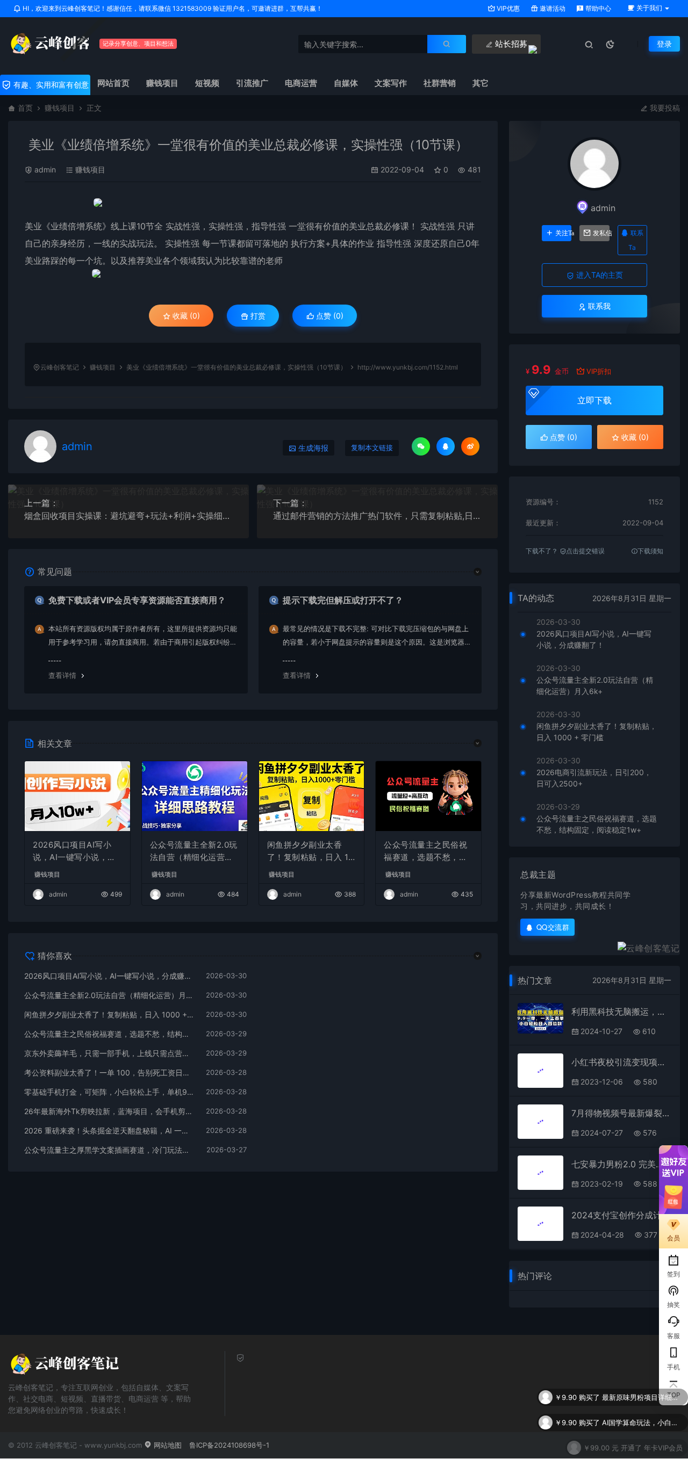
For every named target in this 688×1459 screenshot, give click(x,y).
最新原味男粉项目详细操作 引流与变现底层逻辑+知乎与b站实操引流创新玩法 (642, 1392)
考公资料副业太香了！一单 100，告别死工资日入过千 (109, 1072)
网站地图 (167, 1445)
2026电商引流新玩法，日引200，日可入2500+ (593, 778)
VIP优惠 (507, 8)
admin (45, 169)
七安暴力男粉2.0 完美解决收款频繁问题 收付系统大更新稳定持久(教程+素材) (621, 1164)
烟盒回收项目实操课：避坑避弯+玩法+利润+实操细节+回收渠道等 (128, 515)
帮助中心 (597, 8)
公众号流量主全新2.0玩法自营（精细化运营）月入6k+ (194, 851)
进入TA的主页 (598, 274)
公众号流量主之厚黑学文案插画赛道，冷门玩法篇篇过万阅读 (110, 1149)
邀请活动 (551, 8)
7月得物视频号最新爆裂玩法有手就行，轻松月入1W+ (621, 1113)
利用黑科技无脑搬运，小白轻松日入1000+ (621, 1011)
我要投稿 (664, 107)
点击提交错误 (585, 551)
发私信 (601, 233)
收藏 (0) (185, 315)
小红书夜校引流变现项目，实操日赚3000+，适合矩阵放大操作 (621, 1062)
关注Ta (563, 233)
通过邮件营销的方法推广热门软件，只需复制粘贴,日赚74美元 (377, 515)
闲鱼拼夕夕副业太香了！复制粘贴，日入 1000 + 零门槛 (310, 851)
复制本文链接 (372, 448)
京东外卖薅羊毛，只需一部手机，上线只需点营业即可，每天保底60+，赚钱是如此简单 (109, 1053)
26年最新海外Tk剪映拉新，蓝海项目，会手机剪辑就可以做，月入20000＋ (109, 1111)
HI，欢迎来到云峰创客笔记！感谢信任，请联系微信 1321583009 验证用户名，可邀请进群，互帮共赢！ (171, 8)
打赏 (257, 315)
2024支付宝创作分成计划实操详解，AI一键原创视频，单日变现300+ (621, 1215)
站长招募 (510, 44)
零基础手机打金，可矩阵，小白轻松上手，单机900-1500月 (109, 1091)
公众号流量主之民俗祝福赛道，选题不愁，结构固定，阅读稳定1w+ (425, 851)
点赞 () (328, 315)
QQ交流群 (553, 927)
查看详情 (62, 675)
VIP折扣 (598, 371)
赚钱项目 (60, 107)
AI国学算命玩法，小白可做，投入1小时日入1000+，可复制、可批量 (642, 1417)
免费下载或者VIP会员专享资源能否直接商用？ (137, 600)
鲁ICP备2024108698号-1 (229, 1445)
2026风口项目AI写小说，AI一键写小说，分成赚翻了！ (74, 851)
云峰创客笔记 (59, 367)
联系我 (598, 305)
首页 (25, 107)
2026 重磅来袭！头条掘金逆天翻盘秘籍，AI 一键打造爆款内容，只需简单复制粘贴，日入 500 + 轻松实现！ (109, 1130)
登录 (664, 43)
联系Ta (635, 240)
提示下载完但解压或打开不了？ (343, 600)
